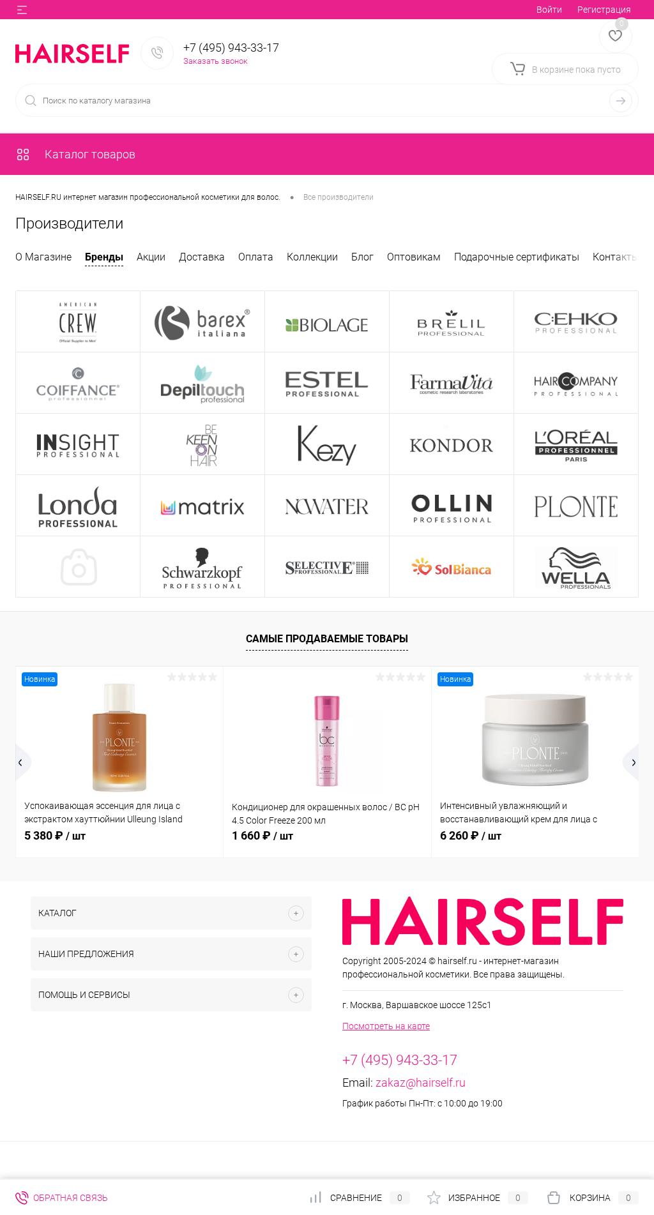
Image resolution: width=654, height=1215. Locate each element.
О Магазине (43, 257)
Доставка (202, 257)
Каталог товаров (88, 154)
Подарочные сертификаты (516, 257)
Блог (362, 257)
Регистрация (604, 9)
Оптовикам (414, 257)
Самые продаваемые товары (327, 639)
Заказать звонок (215, 61)
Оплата (255, 257)
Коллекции (312, 257)
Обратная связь (69, 1198)
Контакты (616, 257)
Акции (151, 257)
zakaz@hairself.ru (421, 1082)
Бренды (104, 257)
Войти (549, 9)
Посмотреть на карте (386, 1026)
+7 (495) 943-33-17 (231, 47)
